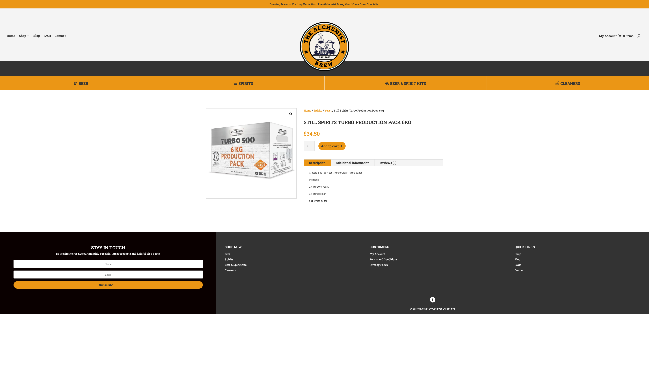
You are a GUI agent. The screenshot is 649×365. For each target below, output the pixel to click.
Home (11, 36)
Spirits (245, 83)
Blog (36, 36)
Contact (60, 36)
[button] (291, 114)
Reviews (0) (388, 163)
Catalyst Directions (443, 308)
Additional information (352, 163)
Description (317, 163)
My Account (608, 36)
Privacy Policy (379, 264)
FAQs (47, 36)
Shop (22, 36)
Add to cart (330, 146)
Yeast (328, 110)
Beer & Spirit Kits (408, 83)
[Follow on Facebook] (432, 299)
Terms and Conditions (384, 259)
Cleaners (570, 83)
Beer (83, 83)
